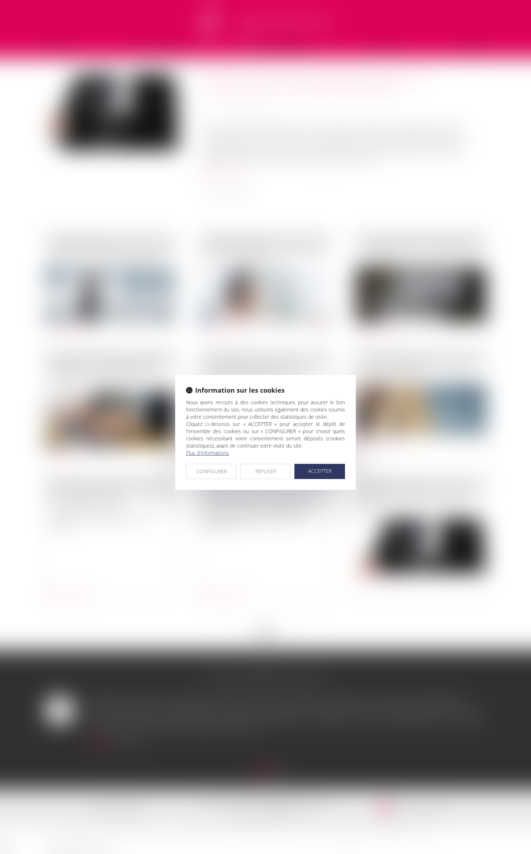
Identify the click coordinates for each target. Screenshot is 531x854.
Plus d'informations (207, 452)
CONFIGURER (211, 471)
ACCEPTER (320, 470)
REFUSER (265, 471)
